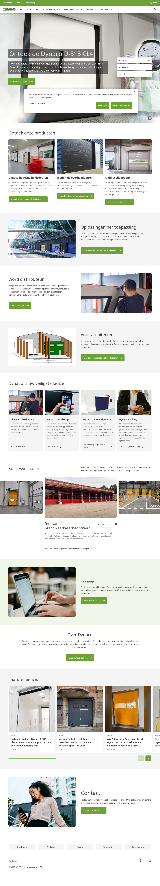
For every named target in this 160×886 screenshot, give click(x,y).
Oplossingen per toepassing (46, 9)
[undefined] (150, 118)
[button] (30, 9)
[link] (8, 3)
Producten (24, 9)
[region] (81, 101)
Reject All (102, 105)
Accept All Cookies (121, 105)
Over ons (89, 9)
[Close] (134, 91)
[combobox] (141, 9)
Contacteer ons (106, 9)
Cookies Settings (37, 103)
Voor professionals (71, 9)
